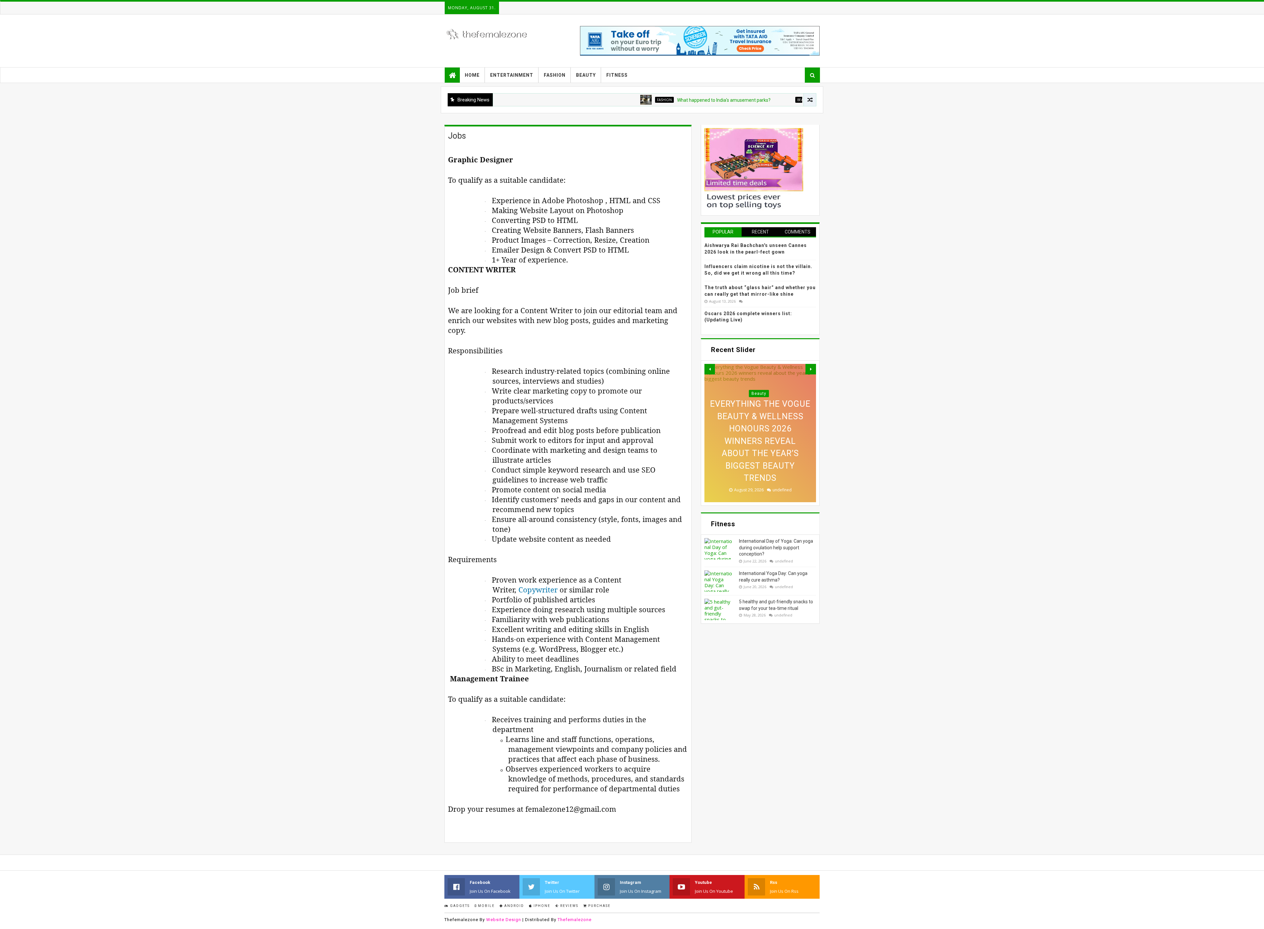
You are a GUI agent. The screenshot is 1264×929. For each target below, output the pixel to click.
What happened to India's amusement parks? (678, 100)
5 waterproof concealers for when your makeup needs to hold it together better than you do (760, 453)
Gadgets (459, 906)
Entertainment (511, 75)
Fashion (555, 75)
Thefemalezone (575, 919)
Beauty (586, 75)
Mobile (486, 906)
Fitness (617, 75)
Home (472, 75)
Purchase (599, 906)
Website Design (503, 919)
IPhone (541, 906)
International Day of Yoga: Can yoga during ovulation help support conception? (776, 547)
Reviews (568, 906)
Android (513, 906)
